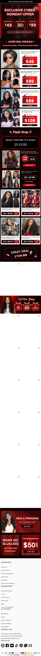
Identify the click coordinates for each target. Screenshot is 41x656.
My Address (5, 627)
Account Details (6, 623)
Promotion (4, 580)
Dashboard (4, 614)
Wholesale (4, 601)
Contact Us (4, 577)
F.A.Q (2, 594)
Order (3, 617)
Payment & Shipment (8, 583)
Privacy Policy (5, 570)
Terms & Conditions (7, 574)
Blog (2, 604)
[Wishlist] (18, 264)
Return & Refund (6, 591)
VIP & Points (5, 597)
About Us (4, 567)
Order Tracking (6, 620)
